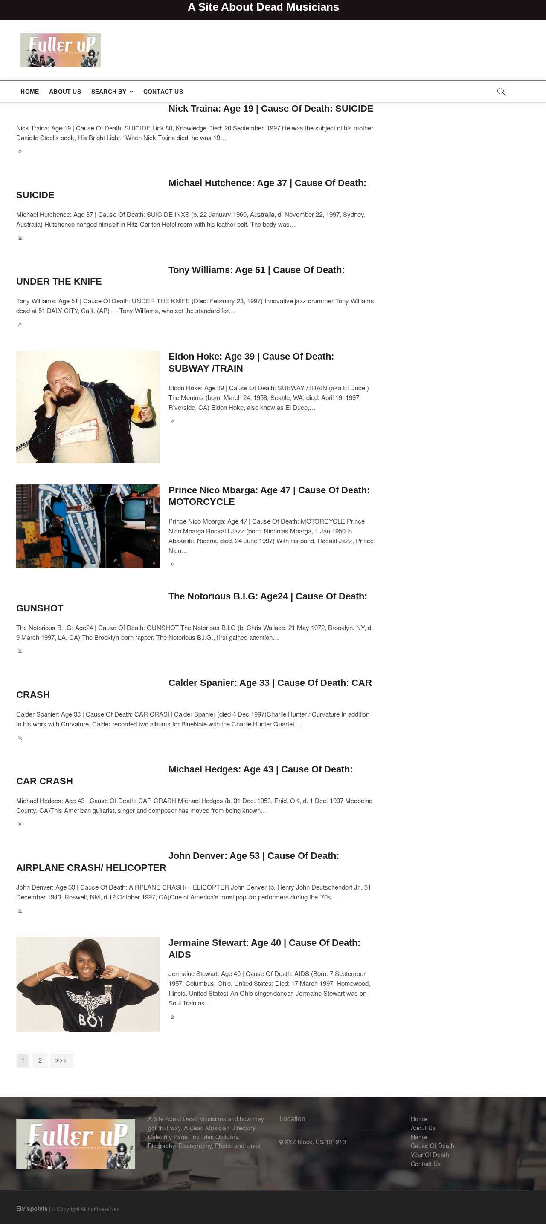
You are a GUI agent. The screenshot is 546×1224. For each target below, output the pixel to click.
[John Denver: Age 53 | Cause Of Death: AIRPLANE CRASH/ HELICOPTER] (195, 910)
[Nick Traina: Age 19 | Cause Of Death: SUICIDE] (195, 151)
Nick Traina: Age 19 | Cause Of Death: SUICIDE (271, 108)
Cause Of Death (432, 1145)
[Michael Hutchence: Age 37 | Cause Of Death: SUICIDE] (195, 237)
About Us (65, 91)
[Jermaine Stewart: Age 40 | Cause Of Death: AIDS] (88, 984)
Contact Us (163, 91)
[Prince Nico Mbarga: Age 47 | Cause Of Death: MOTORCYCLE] (88, 526)
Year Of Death (430, 1154)
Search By (109, 91)
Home (29, 91)
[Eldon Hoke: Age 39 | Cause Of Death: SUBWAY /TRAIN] (88, 407)
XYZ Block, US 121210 (314, 1142)
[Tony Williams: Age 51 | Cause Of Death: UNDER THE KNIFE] (195, 324)
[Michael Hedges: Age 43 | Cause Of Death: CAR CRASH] (195, 824)
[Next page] (61, 1060)
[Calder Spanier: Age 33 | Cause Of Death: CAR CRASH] (195, 737)
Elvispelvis (32, 1208)
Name (419, 1136)
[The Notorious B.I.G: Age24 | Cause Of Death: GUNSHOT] (195, 650)
